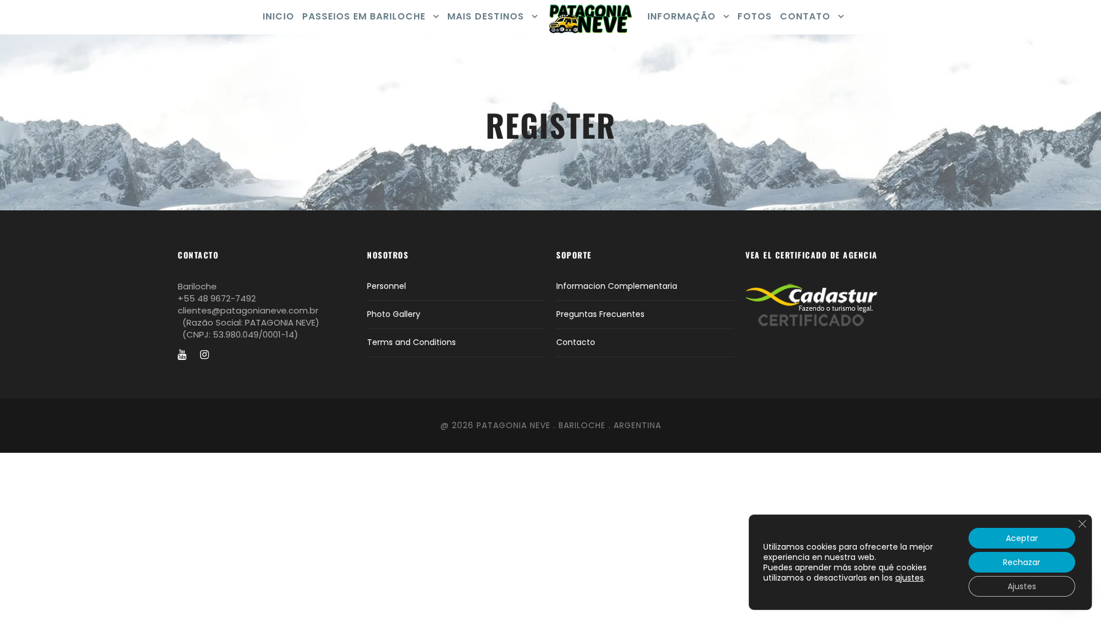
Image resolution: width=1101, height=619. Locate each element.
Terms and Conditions (411, 342)
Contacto (575, 342)
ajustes (909, 578)
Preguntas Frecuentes (600, 314)
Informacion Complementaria (616, 286)
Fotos (754, 16)
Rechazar (1021, 562)
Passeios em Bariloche (363, 16)
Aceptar (1022, 538)
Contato (805, 16)
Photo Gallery (393, 314)
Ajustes (1022, 586)
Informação (681, 16)
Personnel (386, 286)
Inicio (278, 16)
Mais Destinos (485, 16)
